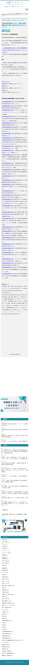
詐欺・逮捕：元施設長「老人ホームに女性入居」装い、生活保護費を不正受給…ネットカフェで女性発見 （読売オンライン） (14, 503)
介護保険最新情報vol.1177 (8, 258)
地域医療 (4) (5, 568)
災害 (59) (4, 627)
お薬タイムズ (5, 90)
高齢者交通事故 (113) (6, 620)
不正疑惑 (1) (5, 546)
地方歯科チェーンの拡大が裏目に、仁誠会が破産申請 (14, 441)
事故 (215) (4, 618)
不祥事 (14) (4, 539)
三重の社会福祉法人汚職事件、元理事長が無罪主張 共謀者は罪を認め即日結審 (14, 463)
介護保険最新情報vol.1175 (8, 267)
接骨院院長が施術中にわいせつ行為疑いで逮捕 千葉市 (14, 497)
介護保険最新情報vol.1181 (8, 237)
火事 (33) (4, 622)
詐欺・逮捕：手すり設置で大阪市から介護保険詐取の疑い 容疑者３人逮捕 (14, 487)
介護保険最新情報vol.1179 (8, 248)
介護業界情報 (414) (6, 638)
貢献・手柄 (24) (5, 579)
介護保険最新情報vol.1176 (8, 263)
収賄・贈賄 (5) (5, 563)
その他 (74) (4, 629)
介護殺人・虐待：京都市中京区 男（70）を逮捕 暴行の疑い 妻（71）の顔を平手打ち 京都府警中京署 (14, 458)
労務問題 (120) (5, 590)
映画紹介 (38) (5, 649)
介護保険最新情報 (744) (7, 631)
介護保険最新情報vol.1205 (8, 101)
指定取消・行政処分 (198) (8, 594)
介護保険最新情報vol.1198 (8, 139)
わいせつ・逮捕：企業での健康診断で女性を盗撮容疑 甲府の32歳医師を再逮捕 (14, 481)
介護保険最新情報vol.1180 (8, 244)
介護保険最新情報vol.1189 (8, 190)
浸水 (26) (4, 625)
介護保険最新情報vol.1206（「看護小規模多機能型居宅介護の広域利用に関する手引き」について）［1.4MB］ (14, 50)
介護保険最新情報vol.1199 (7, 137)
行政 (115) (4, 574)
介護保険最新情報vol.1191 (8, 180)
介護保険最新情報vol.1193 (8, 169)
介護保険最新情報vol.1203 (8, 116)
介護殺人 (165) (5, 611)
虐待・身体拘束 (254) (7, 607)
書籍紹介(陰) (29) (6, 646)
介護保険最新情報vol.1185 (8, 212)
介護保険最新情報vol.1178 (8, 252)
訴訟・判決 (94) (5, 598)
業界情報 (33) (5, 570)
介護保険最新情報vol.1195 (8, 154)
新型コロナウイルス (6, 605)
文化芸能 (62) (5, 576)
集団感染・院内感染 (6, 603)
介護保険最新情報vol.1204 (8, 110)
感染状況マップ (5, 284)
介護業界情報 (21, 20)
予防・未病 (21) (5, 541)
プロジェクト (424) (6, 552)
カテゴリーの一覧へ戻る (14, 354)
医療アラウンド (5, 85)
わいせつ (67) (5, 609)
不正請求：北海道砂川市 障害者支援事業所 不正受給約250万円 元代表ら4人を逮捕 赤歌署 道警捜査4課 (14, 492)
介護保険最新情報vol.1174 (8, 273)
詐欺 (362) (4, 616)
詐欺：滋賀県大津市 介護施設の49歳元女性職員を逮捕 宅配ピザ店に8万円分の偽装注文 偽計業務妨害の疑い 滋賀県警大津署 (14, 451)
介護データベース (6, 81)
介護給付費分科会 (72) (7, 633)
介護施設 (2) (5, 555)
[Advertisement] (14, 334)
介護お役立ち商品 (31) (7, 651)
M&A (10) (4, 587)
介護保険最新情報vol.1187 (8, 199)
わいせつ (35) (5, 572)
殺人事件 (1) (5, 548)
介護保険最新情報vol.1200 (8, 133)
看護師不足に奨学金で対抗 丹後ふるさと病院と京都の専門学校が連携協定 (14, 436)
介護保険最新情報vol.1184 (8, 218)
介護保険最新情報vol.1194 (8, 163)
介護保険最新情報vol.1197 (8, 146)
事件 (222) (4, 557)
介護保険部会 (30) (6, 635)
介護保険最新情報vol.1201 (8, 127)
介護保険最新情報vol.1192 (8, 176)
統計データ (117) (6, 581)
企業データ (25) (5, 583)
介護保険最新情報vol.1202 (8, 122)
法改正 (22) (4, 596)
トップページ (3, 13)
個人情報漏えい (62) (6, 600)
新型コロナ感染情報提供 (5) (8, 653)
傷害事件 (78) (5, 558)
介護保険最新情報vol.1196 (8, 150)
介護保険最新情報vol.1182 (8, 231)
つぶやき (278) (5, 642)
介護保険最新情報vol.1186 (7, 205)
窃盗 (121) (4, 614)
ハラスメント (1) (6, 550)
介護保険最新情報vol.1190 (8, 184)
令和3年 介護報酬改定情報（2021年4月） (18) (12, 640)
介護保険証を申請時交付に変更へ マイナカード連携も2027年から (14, 424)
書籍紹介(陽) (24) (6, 644)
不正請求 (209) (5, 592)
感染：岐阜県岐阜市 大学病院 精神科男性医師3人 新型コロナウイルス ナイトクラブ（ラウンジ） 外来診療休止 (14, 470)
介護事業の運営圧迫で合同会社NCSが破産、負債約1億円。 (14, 430)
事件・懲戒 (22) (5, 560)
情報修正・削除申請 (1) (7, 655)
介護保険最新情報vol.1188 (8, 195)
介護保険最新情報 (10, 13)
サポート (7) (5, 544)
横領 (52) (4, 565)
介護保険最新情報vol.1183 (8, 227)
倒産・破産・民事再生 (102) (8, 585)
